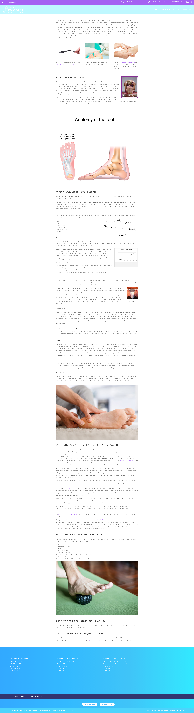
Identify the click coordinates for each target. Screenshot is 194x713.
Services (165, 9)
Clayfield (128, 2)
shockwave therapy (62, 501)
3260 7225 (18, 666)
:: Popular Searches (168, 710)
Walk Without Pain (20, 710)
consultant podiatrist (128, 62)
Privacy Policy (14, 696)
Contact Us (38, 696)
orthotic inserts (71, 488)
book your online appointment (68, 514)
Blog (32, 696)
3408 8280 (64, 666)
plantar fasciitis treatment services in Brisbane (92, 520)
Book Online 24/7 (107, 704)
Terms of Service (24, 696)
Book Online (187, 2)
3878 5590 (110, 666)
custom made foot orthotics (65, 64)
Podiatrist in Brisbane (94, 640)
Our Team (155, 9)
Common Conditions (181, 9)
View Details (14, 670)
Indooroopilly (149, 2)
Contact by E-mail (89, 704)
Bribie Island (170, 2)
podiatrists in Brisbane (127, 460)
